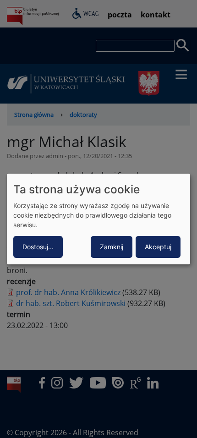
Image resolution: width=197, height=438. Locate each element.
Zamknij (111, 247)
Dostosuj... (38, 247)
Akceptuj (158, 247)
